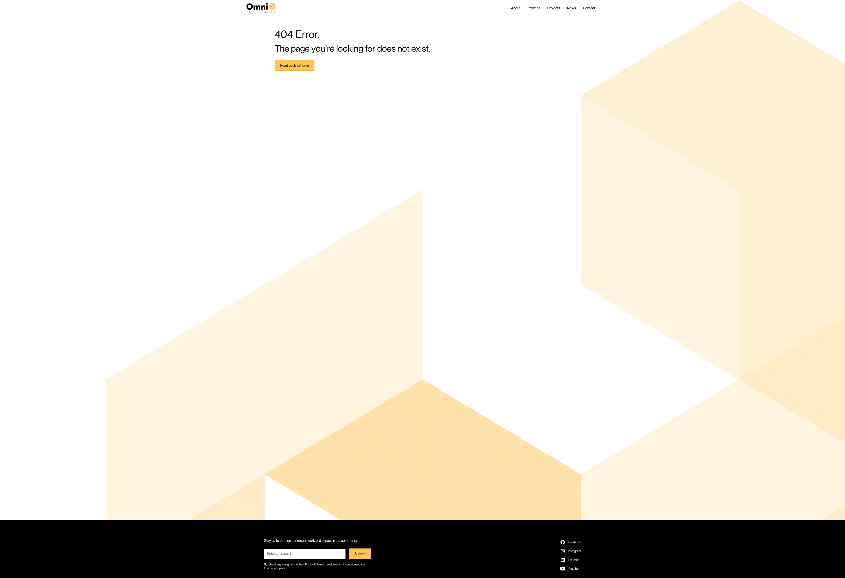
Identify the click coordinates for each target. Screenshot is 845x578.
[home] (264, 8)
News (571, 8)
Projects (553, 8)
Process (533, 8)
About (515, 8)
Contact (589, 8)
